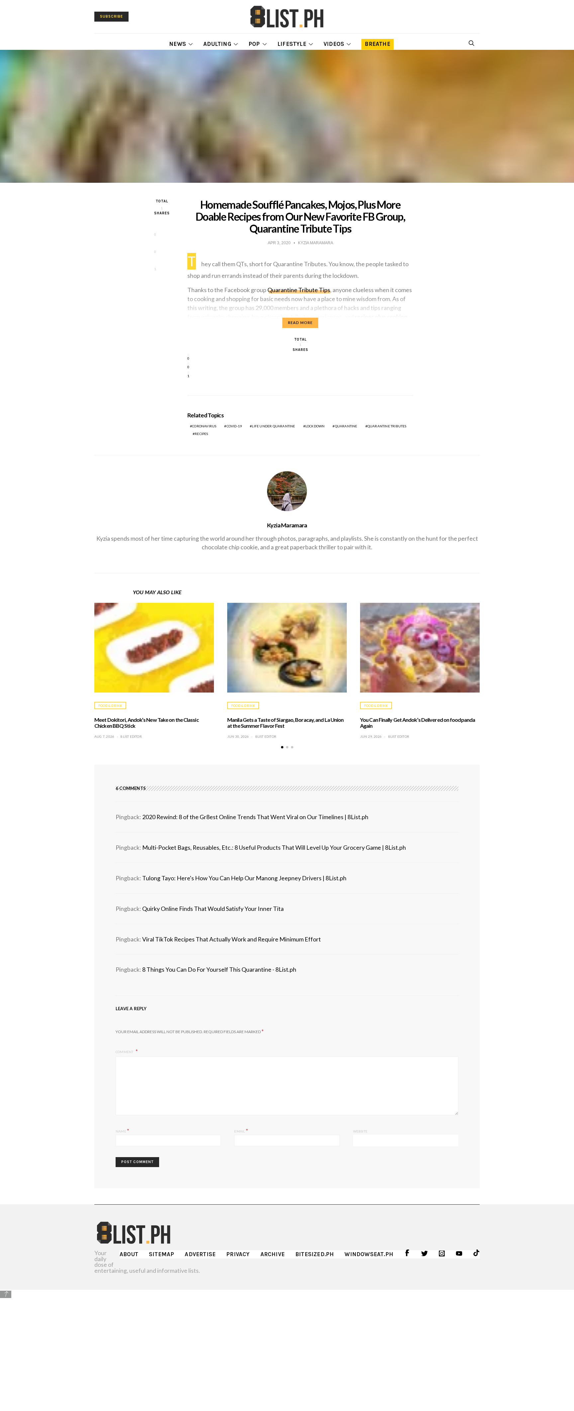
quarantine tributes (387, 426)
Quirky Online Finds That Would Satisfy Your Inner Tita (213, 908)
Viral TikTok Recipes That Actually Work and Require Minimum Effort (231, 939)
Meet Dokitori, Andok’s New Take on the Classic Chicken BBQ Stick (146, 722)
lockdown (315, 426)
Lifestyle (291, 44)
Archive (272, 1254)
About (129, 1254)
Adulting (217, 44)
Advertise (200, 1254)
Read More (300, 322)
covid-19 (234, 426)
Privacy (237, 1254)
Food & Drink (110, 705)
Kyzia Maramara (287, 525)
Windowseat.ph (368, 1254)
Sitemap (161, 1254)
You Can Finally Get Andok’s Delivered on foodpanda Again (417, 722)
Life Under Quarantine (273, 426)
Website (360, 1131)
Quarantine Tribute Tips (298, 289)
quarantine (346, 426)
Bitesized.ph (314, 1254)
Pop (254, 44)
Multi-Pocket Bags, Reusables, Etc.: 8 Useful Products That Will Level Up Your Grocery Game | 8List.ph (274, 847)
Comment (125, 1052)
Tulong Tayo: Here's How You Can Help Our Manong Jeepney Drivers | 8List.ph (244, 878)
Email (241, 1130)
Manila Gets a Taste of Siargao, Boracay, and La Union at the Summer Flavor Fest (285, 722)
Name (122, 1130)
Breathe (377, 44)
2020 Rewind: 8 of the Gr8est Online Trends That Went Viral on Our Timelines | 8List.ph (255, 816)
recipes (201, 434)
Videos (334, 44)
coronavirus (204, 426)
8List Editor (131, 736)
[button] (282, 747)
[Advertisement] (287, 1345)
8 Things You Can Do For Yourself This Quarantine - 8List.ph (219, 969)
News (177, 44)
